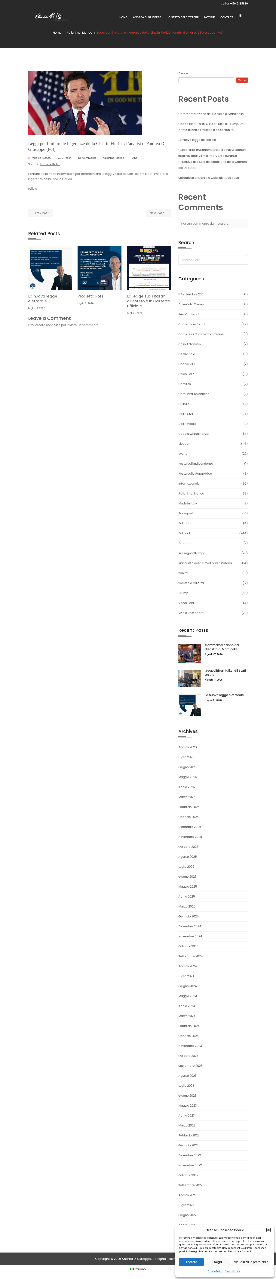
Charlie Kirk (186, 364)
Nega (218, 1262)
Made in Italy (187, 503)
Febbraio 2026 (189, 807)
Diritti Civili (185, 414)
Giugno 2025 (187, 876)
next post (157, 213)
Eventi (182, 454)
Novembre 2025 (190, 837)
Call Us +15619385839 (234, 3)
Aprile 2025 (186, 896)
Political (184, 533)
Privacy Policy (232, 1271)
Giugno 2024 (187, 986)
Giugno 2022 (187, 1215)
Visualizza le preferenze (251, 1262)
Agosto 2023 (187, 1076)
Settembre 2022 (190, 1185)
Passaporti (186, 513)
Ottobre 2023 (188, 1056)
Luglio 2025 (186, 866)
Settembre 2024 (190, 956)
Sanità (183, 573)
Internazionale (189, 483)
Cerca (183, 73)
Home (123, 17)
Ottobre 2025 (188, 847)
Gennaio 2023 (188, 1145)
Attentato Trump (191, 304)
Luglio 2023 (186, 1085)
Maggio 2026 (187, 777)
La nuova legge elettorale (42, 299)
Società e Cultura (191, 583)
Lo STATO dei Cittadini (183, 17)
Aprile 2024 (186, 1006)
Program (185, 543)
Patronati (185, 523)
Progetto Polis (91, 296)
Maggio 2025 (187, 886)
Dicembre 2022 (189, 1155)
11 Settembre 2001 (191, 294)
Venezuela (186, 603)
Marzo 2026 (186, 797)
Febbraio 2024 (189, 1026)
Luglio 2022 (186, 1205)
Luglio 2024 (186, 976)
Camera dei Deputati (193, 324)
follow (32, 188)
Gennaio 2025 (188, 916)
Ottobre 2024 (188, 946)
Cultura (183, 404)
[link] (38, 174)
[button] (268, 1230)
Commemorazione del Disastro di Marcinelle (211, 114)
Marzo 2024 (187, 1016)
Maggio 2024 (187, 996)
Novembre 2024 (190, 936)
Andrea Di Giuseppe (147, 17)
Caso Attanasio (189, 344)
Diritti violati (187, 424)
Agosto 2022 (187, 1195)
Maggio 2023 (187, 1105)
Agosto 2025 (187, 857)
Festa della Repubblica (195, 473)
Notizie (209, 17)
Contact (226, 17)
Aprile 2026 (186, 787)
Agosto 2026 (187, 747)
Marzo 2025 (186, 906)
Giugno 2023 (187, 1095)
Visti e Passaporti (191, 613)
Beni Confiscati (189, 314)
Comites (184, 384)
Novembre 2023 (190, 1046)
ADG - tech (64, 158)
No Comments (87, 158)
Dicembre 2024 (189, 926)
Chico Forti (186, 374)
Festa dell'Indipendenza (195, 463)
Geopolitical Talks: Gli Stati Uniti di (225, 672)
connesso (53, 325)
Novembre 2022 (190, 1165)
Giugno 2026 (187, 767)
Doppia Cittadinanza (193, 434)
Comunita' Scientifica (193, 394)
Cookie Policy (215, 1271)
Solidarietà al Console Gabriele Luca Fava (208, 178)
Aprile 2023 (186, 1115)
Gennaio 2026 (188, 817)
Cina (134, 158)
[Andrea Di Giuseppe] (50, 17)
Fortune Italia (50, 164)
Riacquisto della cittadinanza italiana (205, 563)
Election (184, 444)
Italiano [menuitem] (140, 1269)
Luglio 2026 (186, 757)
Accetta (191, 1262)
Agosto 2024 (187, 966)
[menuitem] (243, 15)
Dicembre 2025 (189, 827)
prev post (42, 213)
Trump (183, 593)
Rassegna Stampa (191, 553)
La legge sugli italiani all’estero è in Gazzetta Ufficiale (148, 301)
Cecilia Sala (186, 354)
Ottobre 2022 (188, 1175)
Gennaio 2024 (188, 1036)
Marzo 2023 (186, 1125)
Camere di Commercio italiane (201, 334)
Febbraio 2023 (188, 1135)
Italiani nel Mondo (79, 32)
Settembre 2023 (190, 1066)
